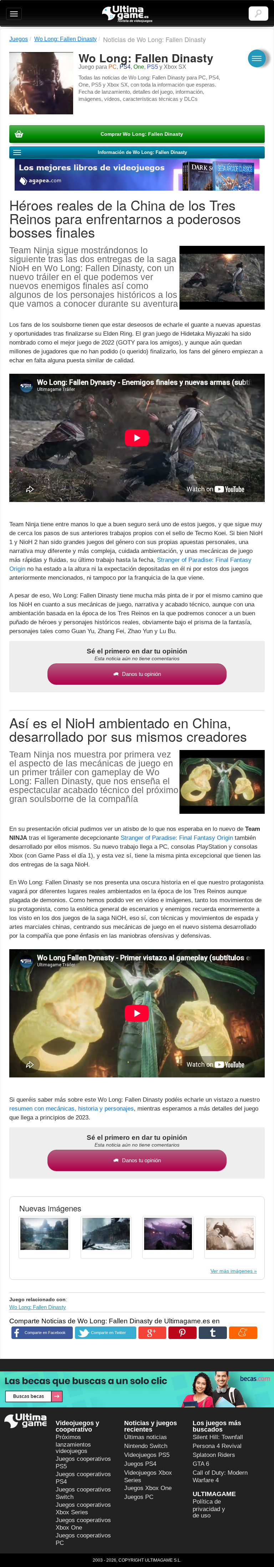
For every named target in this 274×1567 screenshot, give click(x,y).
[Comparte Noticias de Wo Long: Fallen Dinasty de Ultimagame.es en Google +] (152, 1332)
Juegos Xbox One (148, 1488)
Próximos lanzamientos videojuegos (73, 1444)
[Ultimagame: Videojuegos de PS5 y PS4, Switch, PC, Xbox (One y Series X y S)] (127, 14)
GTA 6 (201, 1463)
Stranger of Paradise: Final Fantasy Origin (177, 837)
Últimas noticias (145, 1437)
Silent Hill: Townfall (218, 1437)
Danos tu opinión (141, 674)
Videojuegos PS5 (146, 1455)
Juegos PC (138, 1497)
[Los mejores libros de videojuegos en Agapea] (137, 168)
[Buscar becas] (137, 1389)
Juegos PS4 (140, 1463)
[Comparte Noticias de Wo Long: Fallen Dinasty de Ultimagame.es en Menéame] (243, 1332)
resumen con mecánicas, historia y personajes (71, 1108)
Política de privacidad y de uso (209, 1508)
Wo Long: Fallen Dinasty (37, 1307)
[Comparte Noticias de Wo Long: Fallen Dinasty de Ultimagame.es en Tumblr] (213, 1332)
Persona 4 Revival (217, 1446)
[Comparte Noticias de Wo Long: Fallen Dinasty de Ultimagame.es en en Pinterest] (182, 1332)
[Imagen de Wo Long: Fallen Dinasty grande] (44, 1237)
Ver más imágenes (231, 1271)
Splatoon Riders (214, 1455)
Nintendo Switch (145, 1446)
